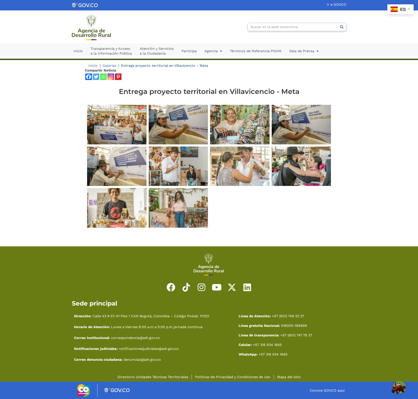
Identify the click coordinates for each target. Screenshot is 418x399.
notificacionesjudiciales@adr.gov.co (149, 349)
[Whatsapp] (103, 76)
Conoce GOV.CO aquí (327, 390)
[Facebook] (88, 76)
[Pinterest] (118, 76)
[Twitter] (96, 76)
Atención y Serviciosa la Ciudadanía (157, 51)
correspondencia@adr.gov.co (135, 338)
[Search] (342, 27)
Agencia (211, 51)
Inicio (78, 51)
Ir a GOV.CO (336, 4)
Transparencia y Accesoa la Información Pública (111, 51)
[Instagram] (111, 76)
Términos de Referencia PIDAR (255, 51)
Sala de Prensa (301, 51)
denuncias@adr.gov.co (141, 359)
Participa (189, 51)
